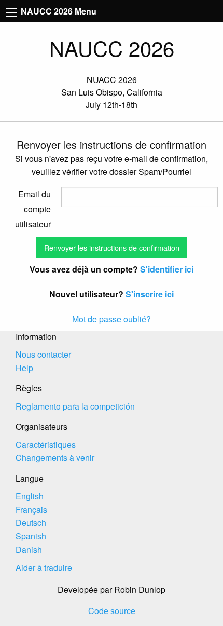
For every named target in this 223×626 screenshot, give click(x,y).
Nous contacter (43, 354)
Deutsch (31, 522)
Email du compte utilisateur (33, 209)
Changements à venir (55, 458)
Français (31, 509)
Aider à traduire (44, 568)
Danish (29, 549)
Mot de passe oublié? (111, 319)
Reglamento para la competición (75, 406)
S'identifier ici (166, 269)
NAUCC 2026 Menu (57, 11)
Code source (111, 611)
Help (24, 368)
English (30, 496)
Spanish (31, 536)
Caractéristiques (46, 445)
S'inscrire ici (150, 294)
